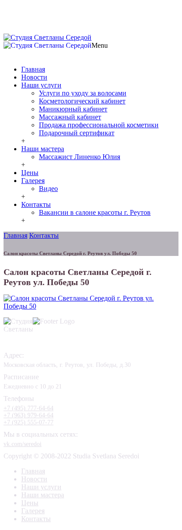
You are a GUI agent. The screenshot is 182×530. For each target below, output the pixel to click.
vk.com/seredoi (23, 444)
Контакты (36, 204)
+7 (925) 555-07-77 (39, 30)
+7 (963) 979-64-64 (28, 415)
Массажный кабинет (70, 117)
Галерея (33, 180)
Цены (29, 172)
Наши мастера (42, 149)
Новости (34, 77)
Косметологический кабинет (82, 101)
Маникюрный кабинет (73, 109)
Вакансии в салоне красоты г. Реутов (95, 212)
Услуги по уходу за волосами (82, 93)
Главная (33, 69)
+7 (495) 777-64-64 (96, 23)
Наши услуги (41, 85)
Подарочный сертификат (76, 133)
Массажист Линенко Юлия (79, 156)
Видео (48, 188)
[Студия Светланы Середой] (47, 37)
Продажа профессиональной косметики (99, 125)
